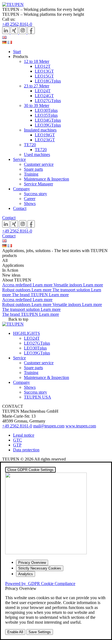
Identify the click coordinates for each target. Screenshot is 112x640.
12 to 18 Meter (36, 61)
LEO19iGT (45, 135)
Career (29, 198)
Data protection (26, 450)
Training (31, 174)
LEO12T (43, 66)
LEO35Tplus (46, 115)
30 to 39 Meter (36, 105)
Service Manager (38, 184)
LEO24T (43, 90)
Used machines (37, 154)
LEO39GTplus (48, 125)
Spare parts (33, 169)
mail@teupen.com (48, 426)
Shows (30, 203)
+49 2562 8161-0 (17, 24)
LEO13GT (44, 71)
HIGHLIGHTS (26, 333)
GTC (17, 440)
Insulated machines (40, 130)
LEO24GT (44, 95)
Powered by (40, 583)
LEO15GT (44, 76)
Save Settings (40, 632)
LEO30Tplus (46, 110)
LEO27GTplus (48, 100)
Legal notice (23, 435)
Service (19, 159)
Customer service (39, 164)
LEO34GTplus (48, 120)
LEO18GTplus (48, 81)
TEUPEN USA (37, 397)
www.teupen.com (81, 426)
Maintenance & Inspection (46, 179)
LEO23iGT (45, 139)
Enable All (15, 632)
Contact (19, 208)
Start (17, 51)
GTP (17, 445)
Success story (35, 193)
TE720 (30, 144)
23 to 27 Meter (36, 86)
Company (21, 188)
